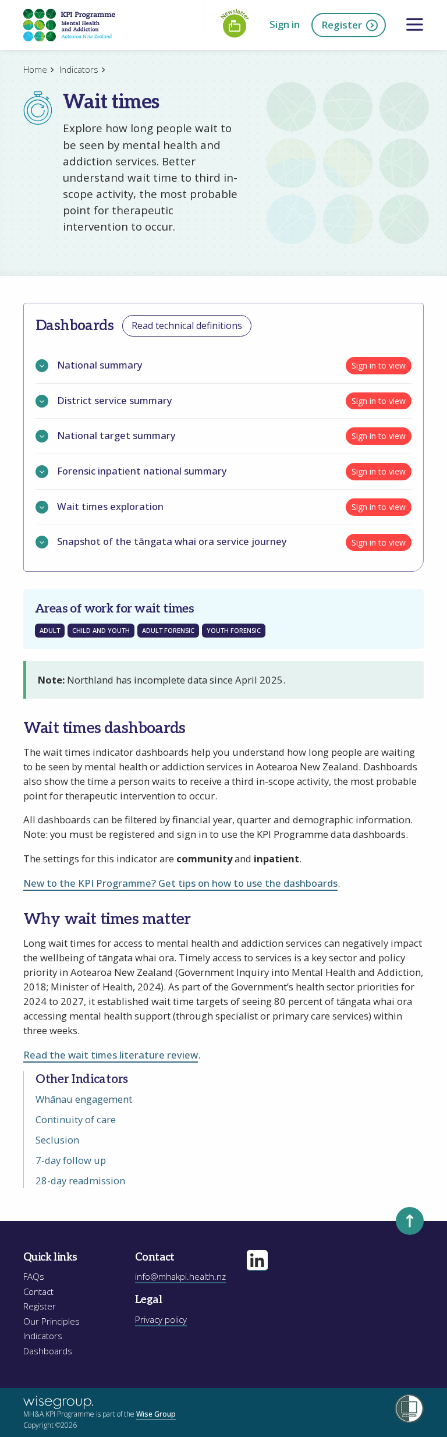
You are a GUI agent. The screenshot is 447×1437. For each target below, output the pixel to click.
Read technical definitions (187, 325)
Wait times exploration (110, 507)
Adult (50, 630)
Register (341, 24)
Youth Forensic (234, 630)
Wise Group (156, 1414)
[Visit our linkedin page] (257, 1260)
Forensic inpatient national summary (142, 471)
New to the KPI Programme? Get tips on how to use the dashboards (180, 883)
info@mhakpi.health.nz (180, 1276)
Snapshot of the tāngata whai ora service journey (172, 542)
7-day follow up (71, 1160)
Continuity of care (76, 1119)
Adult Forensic (168, 630)
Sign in (284, 24)
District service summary (114, 401)
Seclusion (57, 1139)
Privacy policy (161, 1319)
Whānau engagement (84, 1099)
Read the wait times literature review (110, 1054)
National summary (100, 365)
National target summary (116, 436)
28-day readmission (80, 1180)
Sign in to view (379, 365)
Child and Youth (101, 630)
